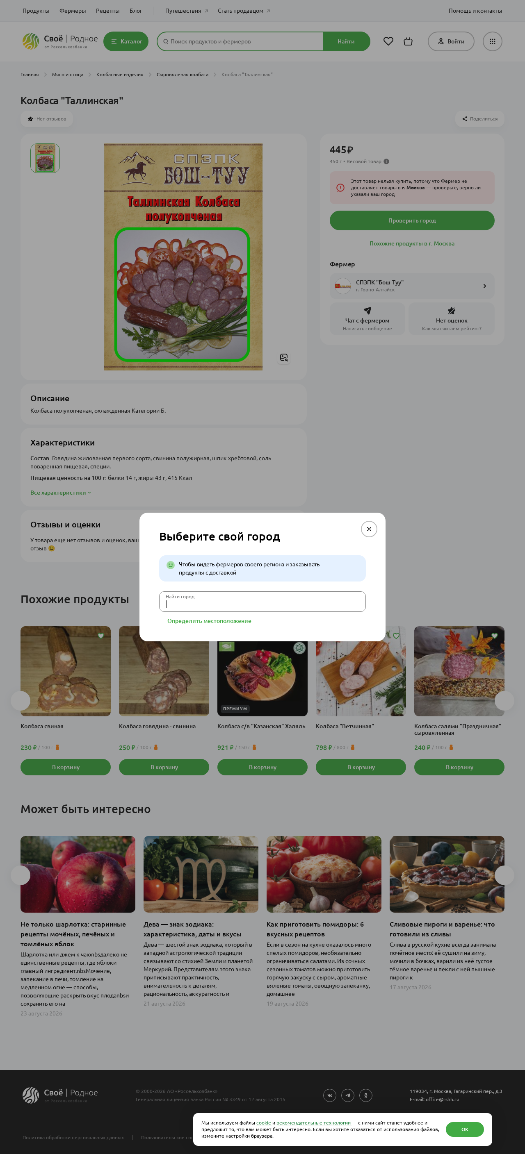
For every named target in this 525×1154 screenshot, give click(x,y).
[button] (369, 529)
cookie (264, 1122)
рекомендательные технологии (314, 1122)
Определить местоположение (209, 621)
